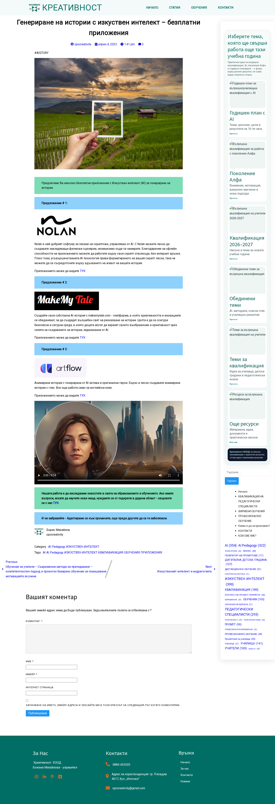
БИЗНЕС (249, 551)
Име (29, 661)
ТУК (82, 271)
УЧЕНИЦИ (232, 644)
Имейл (31, 674)
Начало (243, 491)
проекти (254, 649)
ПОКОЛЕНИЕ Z (233, 620)
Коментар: (34, 621)
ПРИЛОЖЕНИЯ (151, 552)
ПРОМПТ (233, 624)
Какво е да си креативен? (254, 525)
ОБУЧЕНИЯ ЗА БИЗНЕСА (239, 604)
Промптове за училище (240, 639)
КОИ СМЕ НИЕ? (247, 535)
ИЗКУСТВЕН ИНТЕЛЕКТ (82, 546)
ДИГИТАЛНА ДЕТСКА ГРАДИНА (246, 562)
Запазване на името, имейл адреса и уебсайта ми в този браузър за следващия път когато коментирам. (103, 705)
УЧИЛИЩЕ (252, 643)
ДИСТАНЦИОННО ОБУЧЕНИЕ (243, 569)
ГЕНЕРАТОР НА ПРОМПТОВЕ (244, 555)
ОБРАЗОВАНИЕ (233, 600)
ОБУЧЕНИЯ (132, 552)
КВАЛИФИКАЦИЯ (111, 552)
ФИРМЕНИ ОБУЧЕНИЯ (251, 511)
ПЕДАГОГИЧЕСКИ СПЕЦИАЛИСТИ (241, 611)
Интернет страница (40, 687)
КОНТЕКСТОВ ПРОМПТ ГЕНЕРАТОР (245, 595)
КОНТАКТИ (245, 530)
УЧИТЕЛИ (236, 648)
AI (44, 552)
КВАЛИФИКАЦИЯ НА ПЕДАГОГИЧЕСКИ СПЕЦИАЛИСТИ (251, 501)
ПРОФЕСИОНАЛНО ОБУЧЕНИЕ (243, 634)
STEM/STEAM (233, 551)
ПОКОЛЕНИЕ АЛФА (254, 620)
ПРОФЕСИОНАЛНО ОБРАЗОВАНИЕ (241, 629)
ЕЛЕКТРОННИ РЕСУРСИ (237, 574)
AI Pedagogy (57, 546)
